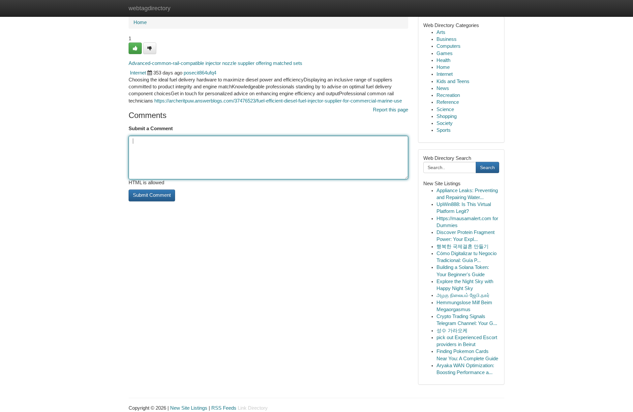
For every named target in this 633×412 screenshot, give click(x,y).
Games (445, 53)
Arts (441, 32)
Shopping (447, 116)
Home (140, 22)
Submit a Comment (151, 128)
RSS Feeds (223, 408)
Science (445, 109)
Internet (138, 72)
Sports (444, 130)
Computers (449, 46)
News (443, 88)
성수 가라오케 (452, 330)
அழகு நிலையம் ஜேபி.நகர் (463, 295)
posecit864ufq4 (200, 72)
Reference (448, 102)
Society (445, 123)
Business (447, 39)
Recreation (448, 95)
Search (487, 167)
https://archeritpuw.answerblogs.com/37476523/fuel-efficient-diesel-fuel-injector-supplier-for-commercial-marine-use (278, 100)
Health (443, 60)
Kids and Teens (453, 81)
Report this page (390, 109)
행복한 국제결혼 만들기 (463, 246)
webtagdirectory (149, 8)
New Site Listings (188, 408)
